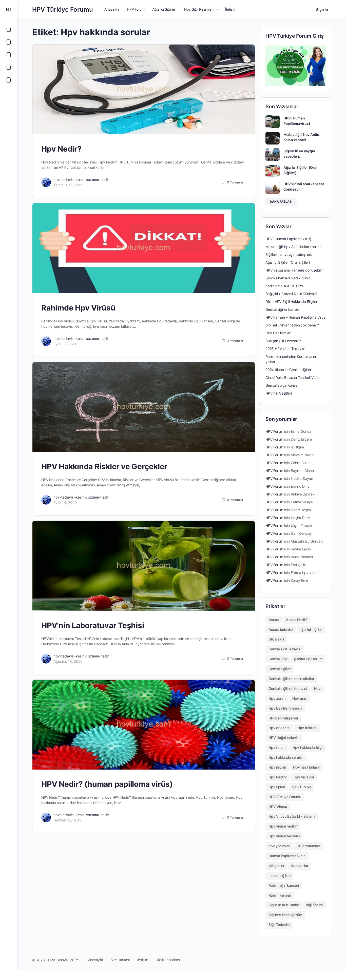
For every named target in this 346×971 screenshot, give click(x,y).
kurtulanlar (299, 865)
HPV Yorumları (308, 846)
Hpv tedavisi (304, 777)
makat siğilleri (279, 875)
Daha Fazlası (281, 201)
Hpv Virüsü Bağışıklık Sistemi (291, 816)
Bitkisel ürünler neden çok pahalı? (292, 325)
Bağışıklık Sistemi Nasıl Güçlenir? (291, 294)
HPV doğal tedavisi (283, 737)
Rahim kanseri (279, 895)
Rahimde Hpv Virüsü (78, 307)
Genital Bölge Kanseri (282, 385)
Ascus (273, 619)
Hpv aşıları (276, 698)
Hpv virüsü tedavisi (283, 836)
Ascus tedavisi (280, 629)
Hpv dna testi (279, 728)
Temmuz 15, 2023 (68, 185)
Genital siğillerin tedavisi (287, 688)
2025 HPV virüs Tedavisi (284, 348)
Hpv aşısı (299, 698)
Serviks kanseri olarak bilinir (287, 278)
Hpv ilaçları (277, 767)
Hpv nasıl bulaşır (306, 767)
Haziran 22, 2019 (67, 820)
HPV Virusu (277, 806)
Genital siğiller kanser (282, 309)
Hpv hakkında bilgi (307, 747)
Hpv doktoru (307, 728)
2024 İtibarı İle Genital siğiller (288, 369)
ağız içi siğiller (311, 629)
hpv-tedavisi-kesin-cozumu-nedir (81, 179)
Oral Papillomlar (278, 333)
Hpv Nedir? (61, 148)
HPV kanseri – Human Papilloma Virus (295, 317)
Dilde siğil (276, 639)
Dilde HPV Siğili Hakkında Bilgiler (291, 301)
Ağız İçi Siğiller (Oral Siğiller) (287, 262)
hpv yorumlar (279, 846)
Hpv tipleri (276, 787)
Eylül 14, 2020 (65, 502)
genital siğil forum (308, 659)
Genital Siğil (277, 659)
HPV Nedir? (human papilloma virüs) (107, 784)
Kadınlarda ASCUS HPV (284, 286)
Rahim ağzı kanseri (283, 885)
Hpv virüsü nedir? (282, 826)
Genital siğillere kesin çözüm (291, 678)
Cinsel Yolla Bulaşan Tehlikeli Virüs (292, 377)
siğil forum (314, 905)
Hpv (317, 688)
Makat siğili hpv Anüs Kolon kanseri (293, 246)
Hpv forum (276, 747)
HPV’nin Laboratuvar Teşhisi (92, 625)
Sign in (322, 9)
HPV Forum (274, 431)
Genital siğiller (279, 669)
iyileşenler (276, 865)
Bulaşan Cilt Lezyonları (283, 341)
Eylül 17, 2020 (64, 344)
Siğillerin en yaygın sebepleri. (288, 254)
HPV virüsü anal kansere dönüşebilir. (294, 270)
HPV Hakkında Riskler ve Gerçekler (104, 466)
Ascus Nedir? (296, 619)
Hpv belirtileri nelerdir (285, 708)
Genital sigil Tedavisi (284, 649)
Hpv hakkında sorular (285, 757)
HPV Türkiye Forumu (62, 9)
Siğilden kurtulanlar (283, 905)
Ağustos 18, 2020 (68, 661)
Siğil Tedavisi (279, 924)
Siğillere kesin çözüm (285, 915)
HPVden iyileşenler (283, 718)
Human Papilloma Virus (286, 856)
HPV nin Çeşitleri (278, 393)
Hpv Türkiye (301, 787)
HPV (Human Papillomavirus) (288, 239)
